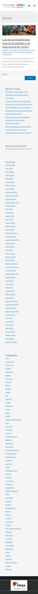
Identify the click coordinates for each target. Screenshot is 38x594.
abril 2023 (9, 288)
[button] (29, 5)
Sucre (7, 552)
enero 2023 (9, 298)
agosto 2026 (10, 165)
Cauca (7, 409)
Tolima (8, 556)
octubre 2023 (10, 270)
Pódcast (8, 532)
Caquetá (8, 399)
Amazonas (9, 362)
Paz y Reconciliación (13, 528)
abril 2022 (9, 328)
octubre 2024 (10, 236)
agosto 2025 (10, 206)
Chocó (7, 416)
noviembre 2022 (11, 305)
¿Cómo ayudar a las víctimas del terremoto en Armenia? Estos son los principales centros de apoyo (18, 104)
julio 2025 (9, 209)
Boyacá (8, 389)
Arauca (8, 375)
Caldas (8, 392)
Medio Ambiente (11, 491)
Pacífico (8, 525)
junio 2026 (9, 172)
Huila (7, 467)
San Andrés (9, 545)
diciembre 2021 (11, 342)
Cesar (7, 413)
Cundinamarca (11, 437)
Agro (7, 358)
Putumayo (9, 535)
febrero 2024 (10, 257)
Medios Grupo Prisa (19, 589)
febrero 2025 (10, 226)
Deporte (8, 440)
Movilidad (9, 498)
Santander (9, 549)
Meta (7, 494)
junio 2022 (9, 322)
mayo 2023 (9, 284)
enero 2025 (9, 230)
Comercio (9, 426)
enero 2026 (9, 189)
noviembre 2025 (11, 196)
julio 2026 (9, 168)
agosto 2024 (10, 243)
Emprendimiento (24, 50)
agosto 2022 (10, 315)
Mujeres (8, 501)
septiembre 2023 (12, 274)
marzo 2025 (10, 223)
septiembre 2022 (12, 311)
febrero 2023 (10, 294)
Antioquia (12, 50)
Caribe (7, 403)
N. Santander (10, 508)
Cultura (8, 433)
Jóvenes (8, 477)
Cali (6, 396)
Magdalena (9, 488)
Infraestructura (11, 471)
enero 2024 (9, 260)
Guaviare (8, 464)
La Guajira (9, 481)
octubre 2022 (10, 308)
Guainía (8, 460)
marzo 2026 (10, 182)
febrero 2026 (10, 185)
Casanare (9, 406)
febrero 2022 (10, 335)
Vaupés (8, 566)
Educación (9, 447)
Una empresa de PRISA (19, 584)
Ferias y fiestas (11, 454)
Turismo (8, 559)
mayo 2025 (9, 216)
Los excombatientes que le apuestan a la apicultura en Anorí (16, 43)
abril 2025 (9, 219)
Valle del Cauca (11, 562)
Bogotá (8, 382)
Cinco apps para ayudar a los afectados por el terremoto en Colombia (17, 95)
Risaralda (8, 542)
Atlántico (8, 379)
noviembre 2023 (11, 267)
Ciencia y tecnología (13, 420)
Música (8, 505)
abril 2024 (9, 250)
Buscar (5, 74)
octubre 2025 (10, 199)
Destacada (9, 443)
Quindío (8, 539)
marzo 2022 (10, 332)
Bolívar (8, 385)
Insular (8, 474)
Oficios (8, 515)
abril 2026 (9, 179)
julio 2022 (9, 318)
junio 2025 (9, 213)
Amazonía (9, 365)
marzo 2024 (10, 254)
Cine (7, 423)
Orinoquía (9, 522)
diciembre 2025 (11, 192)
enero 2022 (9, 339)
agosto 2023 (10, 277)
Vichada (8, 569)
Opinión (8, 518)
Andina (5, 50)
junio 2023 (9, 281)
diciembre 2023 (11, 264)
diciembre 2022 (11, 301)
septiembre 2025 (12, 202)
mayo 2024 (9, 247)
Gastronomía (10, 457)
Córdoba (8, 430)
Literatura (9, 484)
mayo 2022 (9, 325)
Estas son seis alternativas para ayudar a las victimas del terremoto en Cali (17, 120)
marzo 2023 (10, 291)
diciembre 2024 (11, 233)
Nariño (8, 511)
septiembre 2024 (12, 240)
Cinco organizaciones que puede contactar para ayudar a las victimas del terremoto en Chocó (18, 130)
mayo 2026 (9, 175)
